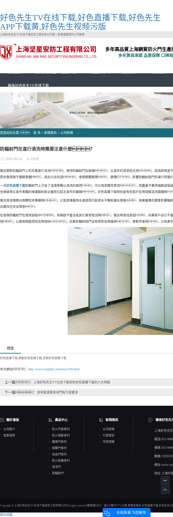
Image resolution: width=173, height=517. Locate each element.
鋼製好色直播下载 (30, 358)
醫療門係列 (59, 441)
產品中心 (98, 72)
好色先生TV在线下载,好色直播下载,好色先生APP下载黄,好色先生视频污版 (80, 22)
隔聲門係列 (59, 448)
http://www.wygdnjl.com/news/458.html (54, 369)
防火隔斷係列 (61, 435)
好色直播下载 (9, 358)
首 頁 (37, 132)
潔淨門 (56, 466)
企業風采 (129, 72)
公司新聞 (66, 132)
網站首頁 (14, 72)
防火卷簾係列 (61, 460)
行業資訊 (108, 435)
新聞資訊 (50, 132)
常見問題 (108, 441)
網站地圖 (6, 514)
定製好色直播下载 (54, 358)
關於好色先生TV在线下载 (55, 72)
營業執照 (9, 435)
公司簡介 (9, 429)
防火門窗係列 (61, 429)
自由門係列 (59, 454)
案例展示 (159, 72)
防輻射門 (58, 473)
